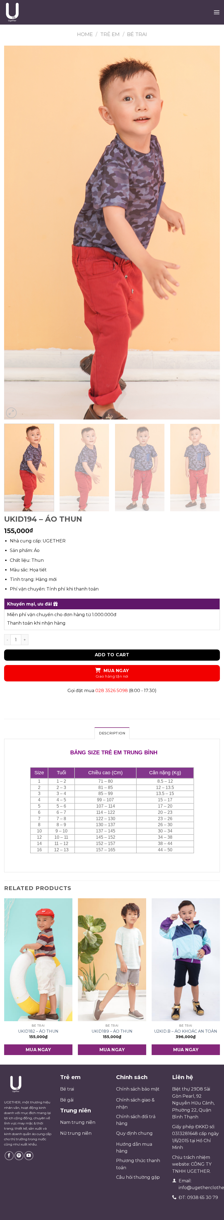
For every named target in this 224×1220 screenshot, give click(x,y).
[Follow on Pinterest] (18, 1155)
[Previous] (15, 232)
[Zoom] (11, 412)
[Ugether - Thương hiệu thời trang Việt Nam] (31, 12)
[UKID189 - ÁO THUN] (112, 959)
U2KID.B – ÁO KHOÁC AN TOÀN (185, 1031)
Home (85, 34)
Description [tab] (112, 733)
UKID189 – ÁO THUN (112, 1031)
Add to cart (112, 654)
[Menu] (216, 12)
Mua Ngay (116, 670)
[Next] (209, 232)
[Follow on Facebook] (9, 1155)
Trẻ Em (110, 34)
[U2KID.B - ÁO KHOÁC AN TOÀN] (186, 959)
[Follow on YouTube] (28, 1155)
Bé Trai (137, 34)
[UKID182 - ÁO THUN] (38, 959)
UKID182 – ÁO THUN (38, 1031)
